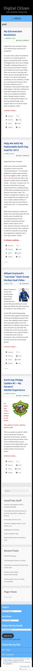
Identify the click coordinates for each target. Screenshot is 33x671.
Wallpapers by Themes (11, 530)
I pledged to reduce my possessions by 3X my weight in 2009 (16, 173)
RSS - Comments (8, 654)
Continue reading (10, 110)
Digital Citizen (16, 8)
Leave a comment (23, 40)
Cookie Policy (9, 663)
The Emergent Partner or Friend (14, 560)
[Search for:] (16, 491)
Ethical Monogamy (10, 556)
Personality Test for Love (12, 519)
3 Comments (25, 283)
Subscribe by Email (12, 625)
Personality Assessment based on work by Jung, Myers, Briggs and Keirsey (15, 513)
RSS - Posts (6, 650)
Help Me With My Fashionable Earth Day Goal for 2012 (16, 146)
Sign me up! (8, 636)
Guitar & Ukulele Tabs (11, 533)
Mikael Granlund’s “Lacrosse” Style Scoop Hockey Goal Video (16, 276)
